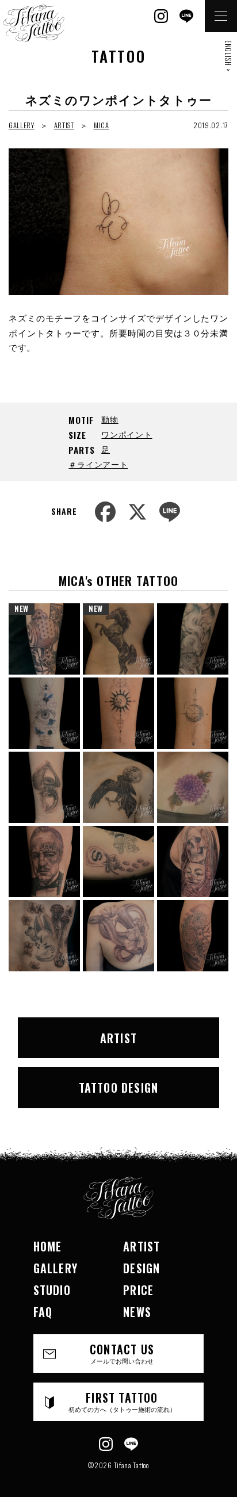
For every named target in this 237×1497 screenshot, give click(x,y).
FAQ (43, 1311)
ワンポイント (126, 434)
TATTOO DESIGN (119, 1087)
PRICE (138, 1290)
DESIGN (141, 1268)
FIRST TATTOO (122, 1401)
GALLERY (22, 125)
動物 (109, 419)
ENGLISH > (228, 55)
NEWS (137, 1311)
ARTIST (64, 125)
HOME (47, 1246)
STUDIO (52, 1290)
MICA (101, 125)
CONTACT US (122, 1353)
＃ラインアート (98, 464)
